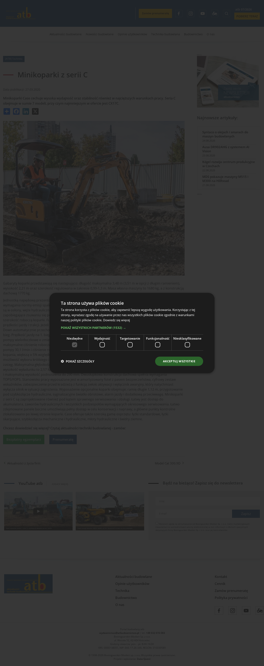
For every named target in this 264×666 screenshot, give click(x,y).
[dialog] (132, 333)
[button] (132, 327)
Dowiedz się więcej (116, 320)
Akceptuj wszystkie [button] (179, 361)
